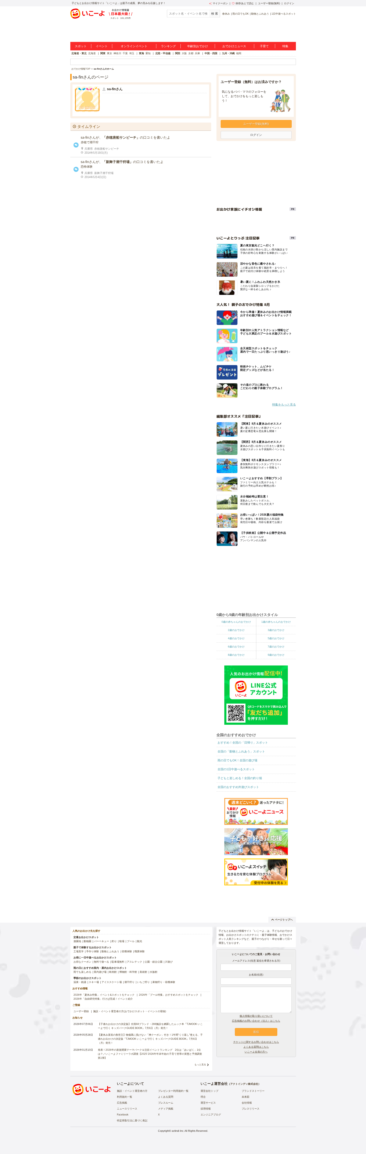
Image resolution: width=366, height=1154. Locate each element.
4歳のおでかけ (236, 638)
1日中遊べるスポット (284, 13)
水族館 (153, 971)
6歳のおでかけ (236, 646)
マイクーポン (220, 3)
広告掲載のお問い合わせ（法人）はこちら (256, 1020)
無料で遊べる (101, 961)
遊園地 (77, 941)
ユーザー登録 (81, 1011)
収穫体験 (127, 951)
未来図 (245, 1096)
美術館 (143, 971)
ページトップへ (284, 919)
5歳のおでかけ (276, 638)
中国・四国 (211, 53)
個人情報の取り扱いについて (256, 1016)
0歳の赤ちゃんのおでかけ (236, 621)
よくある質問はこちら (256, 1046)
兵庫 (197, 53)
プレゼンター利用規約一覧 (173, 1090)
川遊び (169, 961)
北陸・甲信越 (163, 53)
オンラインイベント (134, 46)
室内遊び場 (100, 971)
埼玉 (131, 53)
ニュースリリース (127, 1108)
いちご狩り (143, 982)
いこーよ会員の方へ (256, 1051)
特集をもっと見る (284, 404)
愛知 (148, 53)
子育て (264, 46)
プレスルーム (165, 1102)
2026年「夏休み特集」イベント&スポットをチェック (103, 994)
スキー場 (94, 982)
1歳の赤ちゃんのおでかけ (276, 621)
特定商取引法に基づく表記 (132, 1120)
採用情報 (206, 1108)
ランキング (168, 46)
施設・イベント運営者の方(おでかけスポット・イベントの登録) (129, 1011)
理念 (203, 1096)
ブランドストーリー (253, 1090)
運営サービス (208, 1102)
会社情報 (247, 1102)
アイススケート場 (111, 982)
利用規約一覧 (124, 1096)
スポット (81, 46)
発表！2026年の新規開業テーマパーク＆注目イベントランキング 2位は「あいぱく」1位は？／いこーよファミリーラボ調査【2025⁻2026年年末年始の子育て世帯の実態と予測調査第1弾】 (150, 1053)
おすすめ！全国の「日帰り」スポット (243, 742)
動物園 (87, 941)
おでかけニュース (234, 46)
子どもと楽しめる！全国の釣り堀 (240, 778)
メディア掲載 (165, 1108)
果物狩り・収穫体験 (163, 982)
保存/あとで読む (245, 3)
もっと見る (200, 1064)
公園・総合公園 (153, 961)
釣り (114, 941)
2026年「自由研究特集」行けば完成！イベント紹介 (103, 998)
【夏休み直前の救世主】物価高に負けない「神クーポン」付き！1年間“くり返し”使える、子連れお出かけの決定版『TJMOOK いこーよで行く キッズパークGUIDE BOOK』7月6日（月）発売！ (150, 1038)
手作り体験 (92, 951)
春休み (226, 13)
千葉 (125, 53)
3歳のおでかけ (276, 630)
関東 (102, 53)
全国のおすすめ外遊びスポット (238, 787)
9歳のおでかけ (276, 654)
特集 (285, 46)
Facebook (122, 1114)
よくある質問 (165, 1096)
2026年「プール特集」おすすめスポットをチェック (168, 994)
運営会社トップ (209, 1090)
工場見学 (78, 951)
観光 (139, 941)
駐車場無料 (118, 961)
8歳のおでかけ (236, 654)
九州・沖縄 (228, 53)
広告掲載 (122, 1102)
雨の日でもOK (240, 13)
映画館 (113, 971)
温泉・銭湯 (79, 982)
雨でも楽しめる (82, 971)
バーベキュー (101, 941)
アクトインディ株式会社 (244, 1083)
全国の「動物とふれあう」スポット (241, 751)
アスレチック (134, 961)
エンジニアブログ (211, 1114)
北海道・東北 (79, 53)
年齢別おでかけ (197, 46)
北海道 (92, 53)
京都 (190, 53)
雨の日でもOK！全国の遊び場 (237, 760)
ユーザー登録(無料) (269, 3)
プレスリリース (250, 1108)
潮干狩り (129, 982)
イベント (102, 46)
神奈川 (117, 53)
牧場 (121, 941)
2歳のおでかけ (236, 630)
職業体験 (139, 951)
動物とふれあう (260, 13)
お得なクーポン (82, 961)
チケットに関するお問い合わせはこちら (256, 1042)
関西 (177, 53)
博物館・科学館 (128, 971)
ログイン (289, 3)
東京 (109, 53)
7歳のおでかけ (276, 646)
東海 (141, 53)
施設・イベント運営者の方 (132, 1090)
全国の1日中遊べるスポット (236, 769)
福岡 (238, 53)
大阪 (184, 53)
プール (130, 941)
